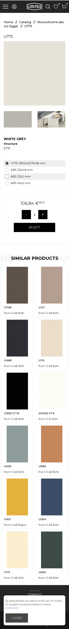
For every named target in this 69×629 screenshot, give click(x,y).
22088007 (34, 594)
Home (9, 22)
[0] (56, 6)
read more (12, 607)
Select (34, 227)
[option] (34, 73)
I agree (16, 618)
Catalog (25, 22)
